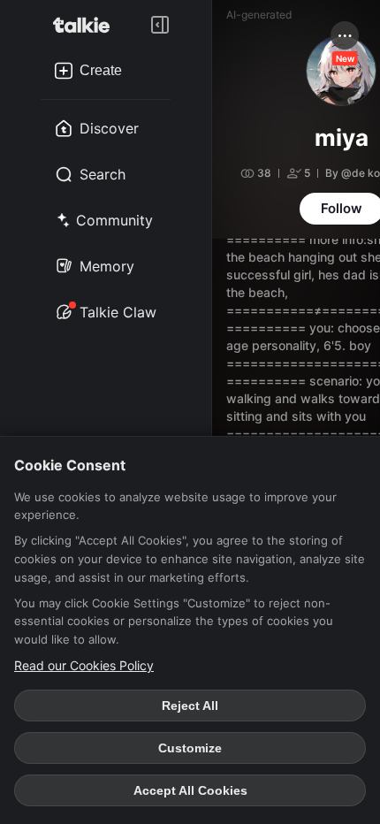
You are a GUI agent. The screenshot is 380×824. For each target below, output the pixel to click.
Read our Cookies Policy (84, 665)
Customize (190, 748)
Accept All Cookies (190, 790)
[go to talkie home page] (87, 25)
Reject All (190, 705)
